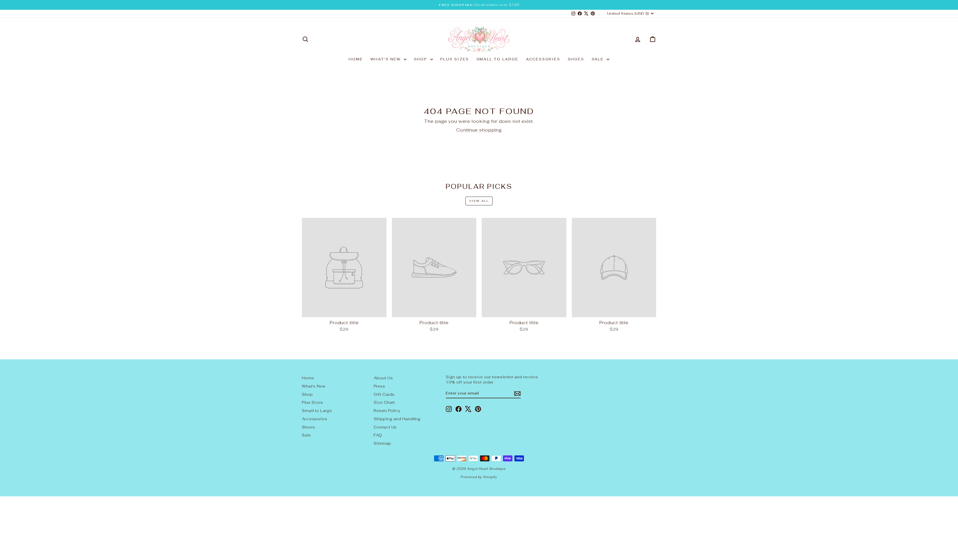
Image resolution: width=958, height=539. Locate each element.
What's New (386, 59)
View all (479, 201)
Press (379, 386)
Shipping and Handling (397, 418)
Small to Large (497, 59)
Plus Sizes (454, 59)
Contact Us (385, 427)
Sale (598, 59)
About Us (383, 378)
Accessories (543, 59)
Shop (421, 59)
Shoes (576, 59)
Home (356, 59)
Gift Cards (384, 394)
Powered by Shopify (479, 477)
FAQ (378, 435)
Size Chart (384, 402)
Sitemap (382, 443)
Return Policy (387, 410)
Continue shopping (479, 130)
